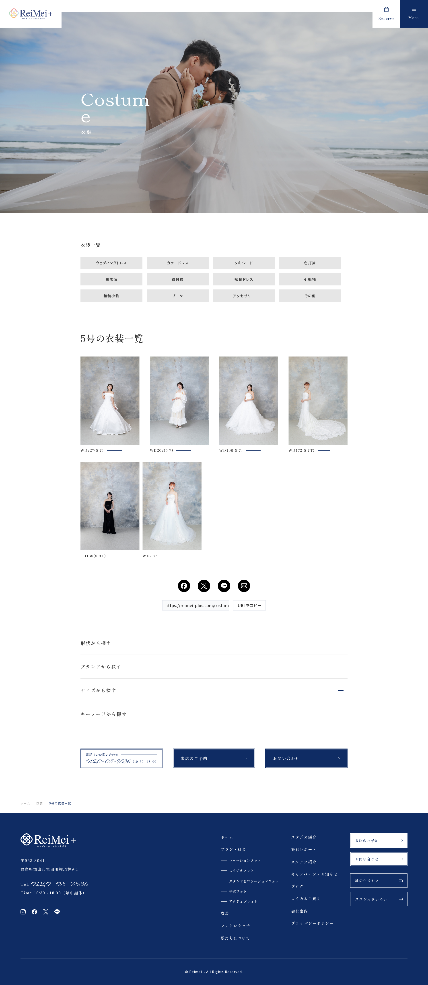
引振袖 (310, 279)
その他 (310, 295)
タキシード (244, 262)
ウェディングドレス (111, 262)
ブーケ (177, 295)
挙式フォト (238, 891)
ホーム (25, 803)
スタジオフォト (241, 870)
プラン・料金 (233, 849)
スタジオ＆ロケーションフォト (254, 881)
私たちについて (236, 938)
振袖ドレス (244, 279)
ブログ (297, 886)
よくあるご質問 (306, 898)
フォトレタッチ (236, 925)
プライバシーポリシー (312, 923)
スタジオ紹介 (304, 837)
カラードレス (178, 262)
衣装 (39, 803)
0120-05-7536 (59, 884)
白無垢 (111, 279)
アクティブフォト (243, 901)
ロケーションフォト (245, 860)
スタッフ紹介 (304, 862)
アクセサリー (244, 295)
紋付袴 (178, 279)
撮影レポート (304, 849)
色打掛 (310, 262)
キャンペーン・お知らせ (314, 874)
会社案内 (299, 911)
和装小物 (111, 295)
